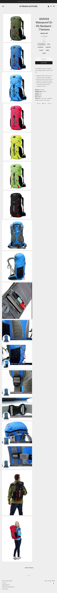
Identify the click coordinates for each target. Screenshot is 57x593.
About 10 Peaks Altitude (7, 580)
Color (44, 41)
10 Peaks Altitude (28, 6)
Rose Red (48, 47)
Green (47, 50)
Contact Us (4, 582)
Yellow (41, 50)
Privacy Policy (5, 589)
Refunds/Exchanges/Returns (8, 587)
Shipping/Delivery (6, 584)
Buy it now (44, 62)
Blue (48, 44)
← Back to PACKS (28, 567)
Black (44, 53)
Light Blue (40, 47)
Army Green (41, 44)
